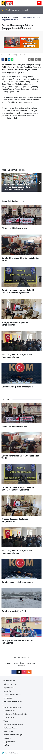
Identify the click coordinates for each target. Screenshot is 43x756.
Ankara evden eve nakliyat (13, 707)
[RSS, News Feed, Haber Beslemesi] (29, 672)
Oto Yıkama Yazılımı (10, 728)
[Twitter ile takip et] (19, 672)
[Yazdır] (29, 59)
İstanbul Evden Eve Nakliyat (13, 724)
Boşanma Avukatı (9, 711)
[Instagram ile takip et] (24, 672)
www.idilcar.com (9, 681)
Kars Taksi (7, 738)
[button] (32, 59)
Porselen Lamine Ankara (12, 694)
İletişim (22, 663)
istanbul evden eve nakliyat (13, 701)
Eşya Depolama (9, 688)
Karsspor (16, 17)
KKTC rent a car (9, 718)
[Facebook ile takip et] (14, 672)
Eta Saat (6, 745)
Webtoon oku (8, 731)
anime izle (7, 691)
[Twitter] (6, 59)
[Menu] (39, 3)
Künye (16, 663)
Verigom (6, 721)
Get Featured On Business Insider (15, 714)
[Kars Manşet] (7, 3)
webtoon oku (8, 698)
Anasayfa (7, 17)
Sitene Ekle (21, 666)
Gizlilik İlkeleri (31, 663)
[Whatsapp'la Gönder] (12, 59)
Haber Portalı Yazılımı (11, 753)
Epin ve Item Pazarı (10, 684)
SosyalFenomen (9, 742)
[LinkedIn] (9, 59)
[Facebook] (3, 59)
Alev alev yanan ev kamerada (18, 10)
